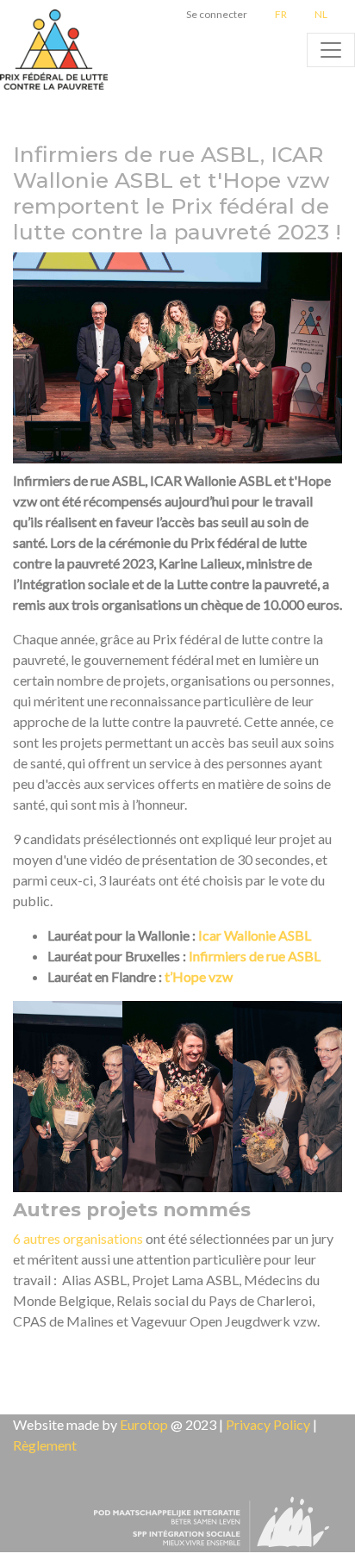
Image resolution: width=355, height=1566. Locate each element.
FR (281, 14)
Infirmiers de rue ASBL (255, 956)
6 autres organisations (78, 1238)
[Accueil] (56, 50)
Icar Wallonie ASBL (254, 935)
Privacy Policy (268, 1424)
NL (321, 14)
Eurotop (144, 1424)
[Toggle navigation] (331, 50)
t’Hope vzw (199, 976)
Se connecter (216, 14)
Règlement (45, 1445)
